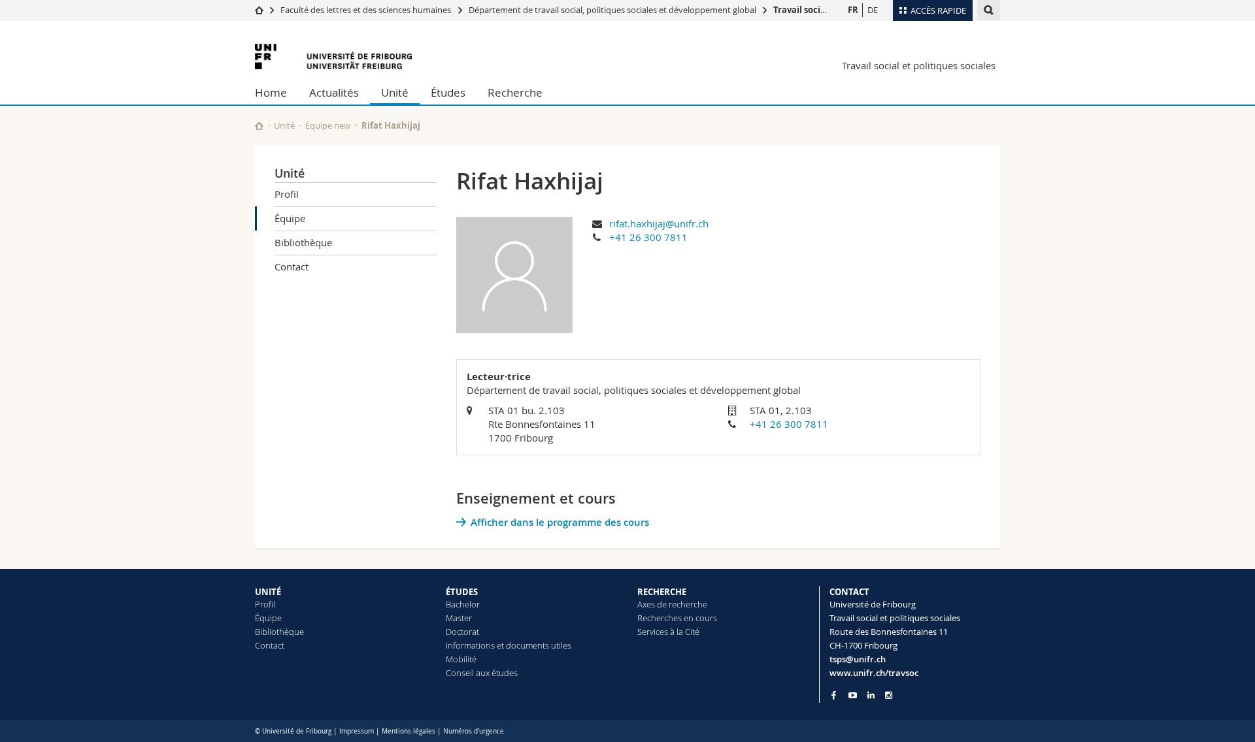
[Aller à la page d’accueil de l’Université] (333, 56)
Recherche (515, 92)
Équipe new (327, 125)
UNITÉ (268, 592)
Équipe (290, 218)
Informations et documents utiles (508, 645)
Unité (395, 92)
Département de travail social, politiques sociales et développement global (612, 10)
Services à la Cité (668, 631)
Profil (287, 194)
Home (271, 92)
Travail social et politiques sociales (919, 65)
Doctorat (462, 631)
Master (459, 618)
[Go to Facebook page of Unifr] (833, 695)
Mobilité (461, 659)
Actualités (334, 92)
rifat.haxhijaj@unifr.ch (659, 223)
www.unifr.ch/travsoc (873, 673)
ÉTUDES (462, 592)
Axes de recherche (672, 604)
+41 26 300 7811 (648, 237)
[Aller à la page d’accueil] (259, 10)
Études (448, 92)
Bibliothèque (303, 242)
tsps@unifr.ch (857, 659)
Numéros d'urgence (473, 731)
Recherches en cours (677, 618)
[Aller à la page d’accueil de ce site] (259, 126)
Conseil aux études (482, 673)
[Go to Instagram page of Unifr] (888, 695)
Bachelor (463, 604)
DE (872, 10)
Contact (292, 266)
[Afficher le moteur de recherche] (988, 10)
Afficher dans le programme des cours (560, 522)
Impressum (356, 731)
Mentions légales (408, 731)
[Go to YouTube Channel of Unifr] (852, 695)
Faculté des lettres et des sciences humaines (366, 10)
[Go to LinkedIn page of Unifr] (871, 695)
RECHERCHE (661, 592)
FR (853, 10)
